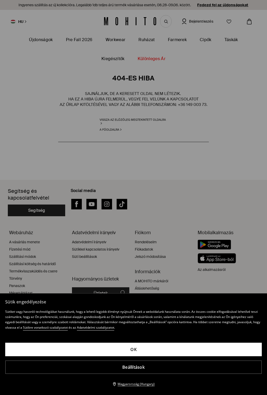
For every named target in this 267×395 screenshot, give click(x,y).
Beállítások (133, 367)
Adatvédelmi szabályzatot (95, 327)
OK (133, 349)
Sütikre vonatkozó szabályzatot (45, 327)
